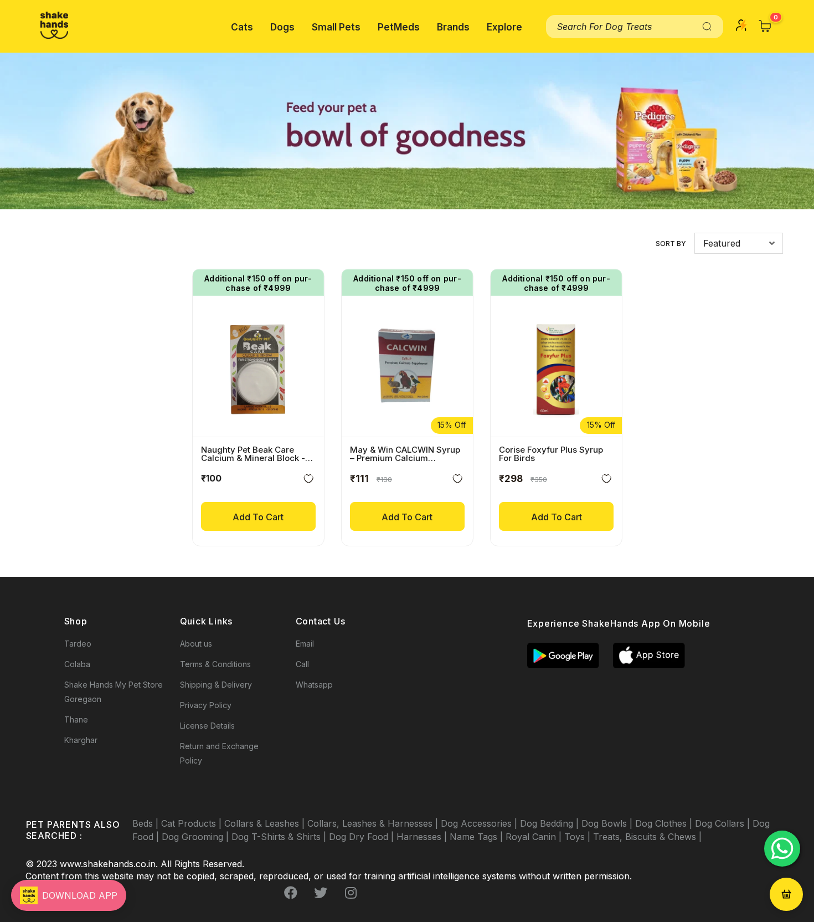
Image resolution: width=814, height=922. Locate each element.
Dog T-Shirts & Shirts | (280, 836)
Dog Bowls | (608, 823)
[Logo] (54, 25)
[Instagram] (350, 893)
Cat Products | (192, 823)
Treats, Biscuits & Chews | (647, 836)
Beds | (146, 823)
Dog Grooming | (196, 836)
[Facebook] (291, 893)
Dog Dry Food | (362, 836)
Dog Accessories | (480, 823)
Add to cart (258, 517)
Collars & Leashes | (265, 823)
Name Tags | (478, 836)
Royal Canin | (535, 836)
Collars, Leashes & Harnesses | (374, 823)
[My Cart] (765, 26)
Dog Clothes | (665, 823)
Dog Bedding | (550, 823)
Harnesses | (423, 836)
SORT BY (671, 243)
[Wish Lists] (308, 481)
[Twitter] (321, 893)
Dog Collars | (724, 823)
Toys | (578, 836)
